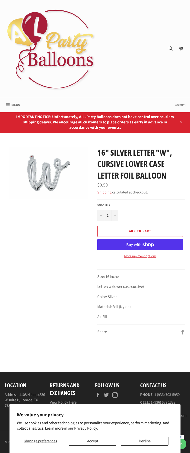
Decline (145, 441)
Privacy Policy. (86, 428)
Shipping (104, 192)
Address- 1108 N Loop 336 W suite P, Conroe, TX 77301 (25, 400)
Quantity (103, 205)
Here (72, 402)
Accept (92, 441)
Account (180, 105)
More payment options (140, 256)
